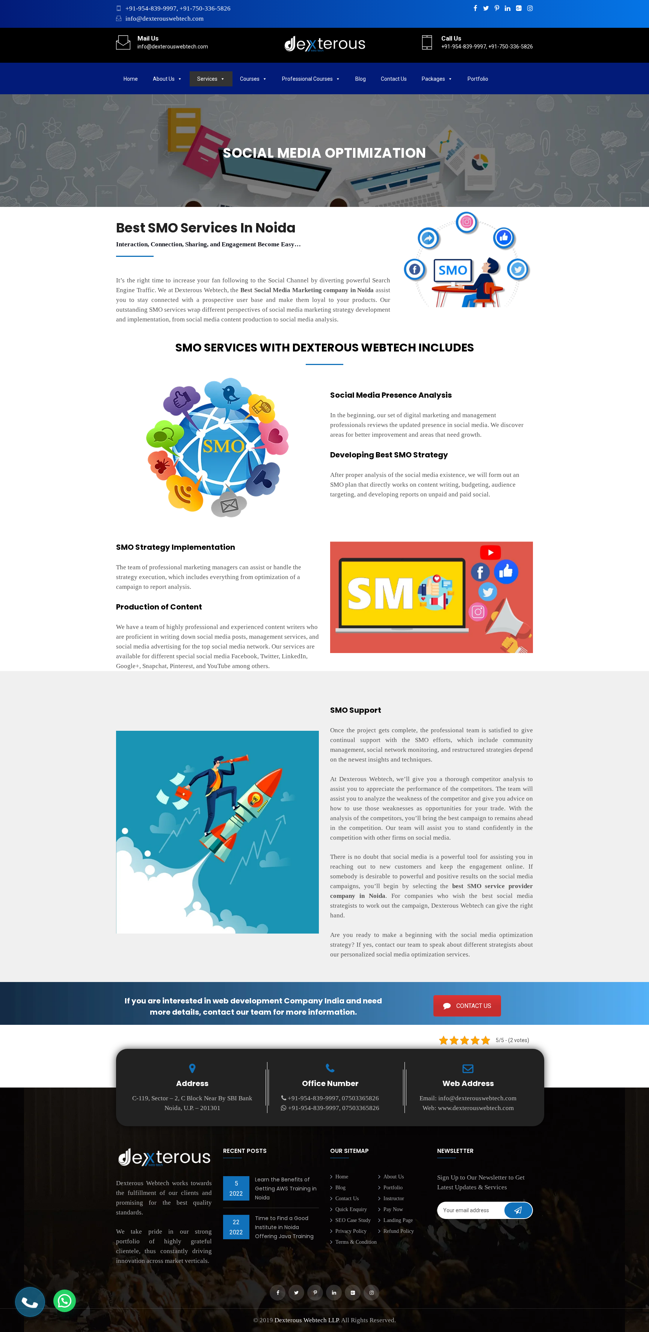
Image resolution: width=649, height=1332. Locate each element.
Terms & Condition (356, 1242)
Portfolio (393, 1187)
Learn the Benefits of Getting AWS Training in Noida (286, 1188)
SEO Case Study (353, 1220)
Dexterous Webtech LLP (306, 1320)
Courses (250, 79)
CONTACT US (473, 1005)
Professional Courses (307, 79)
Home (131, 79)
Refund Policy (398, 1231)
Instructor (393, 1198)
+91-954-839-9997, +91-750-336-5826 (178, 8)
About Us (164, 79)
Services (207, 79)
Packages (433, 79)
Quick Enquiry (351, 1209)
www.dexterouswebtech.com (476, 1108)
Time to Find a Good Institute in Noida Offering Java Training (284, 1227)
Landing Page (398, 1220)
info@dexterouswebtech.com (164, 18)
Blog (360, 79)
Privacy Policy (351, 1231)
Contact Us (394, 79)
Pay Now (393, 1209)
